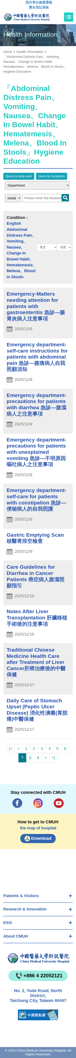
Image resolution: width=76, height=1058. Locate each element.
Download (41, 838)
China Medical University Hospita (38, 958)
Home (7, 52)
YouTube (59, 803)
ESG (7, 922)
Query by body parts (19, 176)
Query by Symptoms (51, 176)
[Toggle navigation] (68, 17)
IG (38, 803)
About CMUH (15, 936)
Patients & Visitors (21, 895)
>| (53, 757)
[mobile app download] (38, 1014)
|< (10, 748)
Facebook (17, 803)
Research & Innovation (24, 909)
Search (65, 197)
